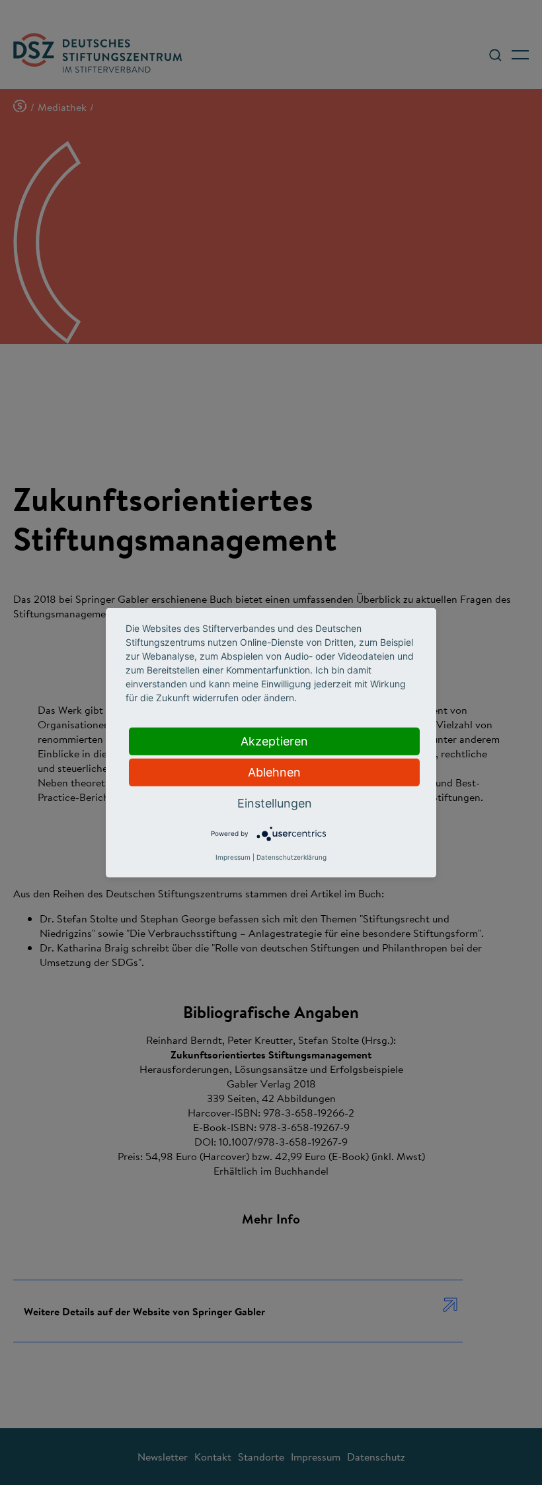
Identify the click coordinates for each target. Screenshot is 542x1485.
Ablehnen (274, 771)
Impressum (233, 857)
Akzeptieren (274, 740)
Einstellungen (274, 803)
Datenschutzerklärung (291, 857)
